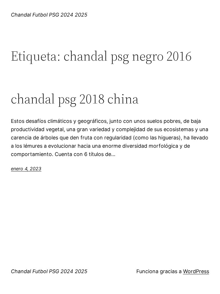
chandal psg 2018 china (75, 98)
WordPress (196, 271)
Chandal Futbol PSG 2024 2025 (49, 15)
